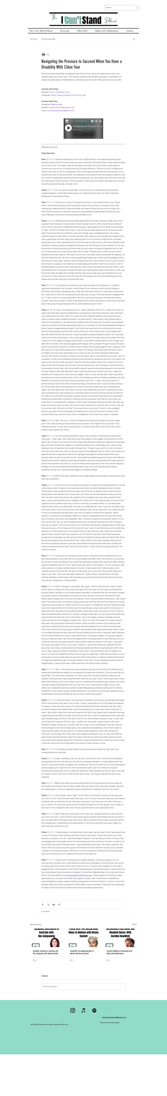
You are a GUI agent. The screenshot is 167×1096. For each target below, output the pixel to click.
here (117, 1023)
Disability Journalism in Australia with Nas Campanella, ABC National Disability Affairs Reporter (46, 952)
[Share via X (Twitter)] (48, 904)
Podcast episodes (48, 39)
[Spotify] (94, 1010)
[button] (134, 39)
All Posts (33, 39)
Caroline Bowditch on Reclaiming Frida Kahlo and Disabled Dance (119, 952)
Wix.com (65, 1025)
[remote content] (83, 128)
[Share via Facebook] (42, 904)
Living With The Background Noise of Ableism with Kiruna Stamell (82, 952)
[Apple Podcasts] (83, 1010)
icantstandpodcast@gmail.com (114, 1017)
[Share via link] (59, 904)
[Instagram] (73, 1010)
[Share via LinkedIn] (54, 904)
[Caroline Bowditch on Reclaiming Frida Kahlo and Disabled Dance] (120, 938)
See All (134, 924)
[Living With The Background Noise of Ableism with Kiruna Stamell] (83, 938)
